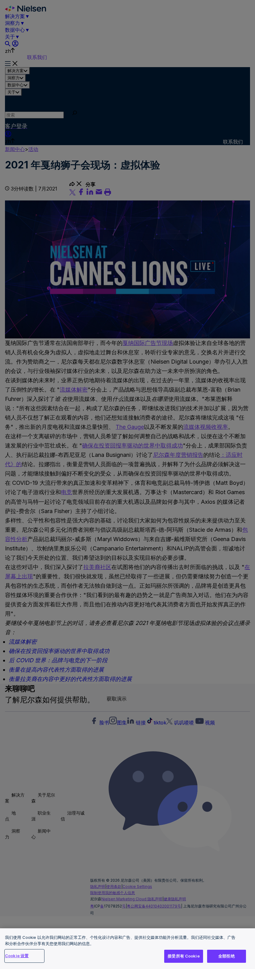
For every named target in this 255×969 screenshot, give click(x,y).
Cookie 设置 (17, 955)
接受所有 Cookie (183, 955)
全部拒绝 (226, 955)
